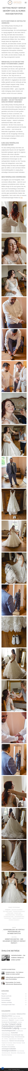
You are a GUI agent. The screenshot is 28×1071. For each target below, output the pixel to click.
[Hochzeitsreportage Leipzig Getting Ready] (14, 695)
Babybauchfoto (21, 1014)
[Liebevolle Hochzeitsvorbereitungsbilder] (14, 791)
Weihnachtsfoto (13, 1052)
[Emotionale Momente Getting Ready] (14, 376)
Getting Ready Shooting (10, 914)
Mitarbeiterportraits (5, 1040)
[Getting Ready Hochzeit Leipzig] (14, 504)
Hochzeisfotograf (16, 907)
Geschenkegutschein (9, 1030)
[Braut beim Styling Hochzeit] (14, 280)
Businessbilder (20, 1018)
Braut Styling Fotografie (7, 911)
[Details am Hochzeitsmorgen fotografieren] (14, 344)
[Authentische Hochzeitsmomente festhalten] (14, 249)
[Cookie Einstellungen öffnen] (2, 1069)
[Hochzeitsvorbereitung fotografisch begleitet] (14, 727)
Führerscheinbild (23, 1028)
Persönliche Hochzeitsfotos (14, 919)
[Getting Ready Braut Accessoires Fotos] (14, 472)
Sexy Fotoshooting (20, 1050)
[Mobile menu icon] (26, 2)
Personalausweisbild (10, 1044)
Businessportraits (5, 1020)
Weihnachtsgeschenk (21, 1052)
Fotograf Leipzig (15, 1024)
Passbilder (4, 1044)
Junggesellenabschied (13, 1038)
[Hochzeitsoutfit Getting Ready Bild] (14, 663)
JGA (2, 1038)
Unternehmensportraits (6, 1052)
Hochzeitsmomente (7, 918)
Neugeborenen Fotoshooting (7, 1042)
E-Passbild (17, 1020)
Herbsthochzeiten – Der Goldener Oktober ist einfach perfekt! (18, 958)
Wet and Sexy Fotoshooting (7, 1054)
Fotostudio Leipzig (10, 1028)
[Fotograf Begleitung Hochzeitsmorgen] (14, 408)
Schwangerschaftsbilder (9, 1048)
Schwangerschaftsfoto (9, 1050)
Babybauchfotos (7, 1016)
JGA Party (6, 1038)
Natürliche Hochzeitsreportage (18, 918)
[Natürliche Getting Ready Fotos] (14, 855)
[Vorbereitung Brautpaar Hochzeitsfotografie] (14, 887)
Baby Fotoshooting (16, 1016)
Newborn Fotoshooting (17, 1042)
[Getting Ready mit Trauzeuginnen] (14, 568)
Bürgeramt (11, 1020)
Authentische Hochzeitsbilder (17, 909)
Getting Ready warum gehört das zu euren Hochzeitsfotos (15, 978)
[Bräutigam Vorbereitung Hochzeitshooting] (14, 312)
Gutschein (14, 1033)
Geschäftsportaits (19, 1030)
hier (21, 197)
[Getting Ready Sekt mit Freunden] (14, 600)
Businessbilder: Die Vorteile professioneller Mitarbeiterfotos (14, 983)
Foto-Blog (5, 1024)
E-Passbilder (21, 1020)
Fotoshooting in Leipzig (11, 1026)
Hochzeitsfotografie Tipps (19, 916)
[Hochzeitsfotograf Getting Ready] (14, 632)
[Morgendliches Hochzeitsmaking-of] (14, 823)
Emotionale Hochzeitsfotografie (19, 911)
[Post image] (5, 958)
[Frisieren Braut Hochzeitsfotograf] (14, 440)
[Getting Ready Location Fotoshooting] (14, 536)
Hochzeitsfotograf (19, 914)
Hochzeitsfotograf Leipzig (8, 916)
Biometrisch (5, 1018)
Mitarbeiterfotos (20, 1038)
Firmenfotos (20, 1022)
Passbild (23, 1042)
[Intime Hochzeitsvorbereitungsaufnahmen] (14, 759)
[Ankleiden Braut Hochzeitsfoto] (14, 217)
